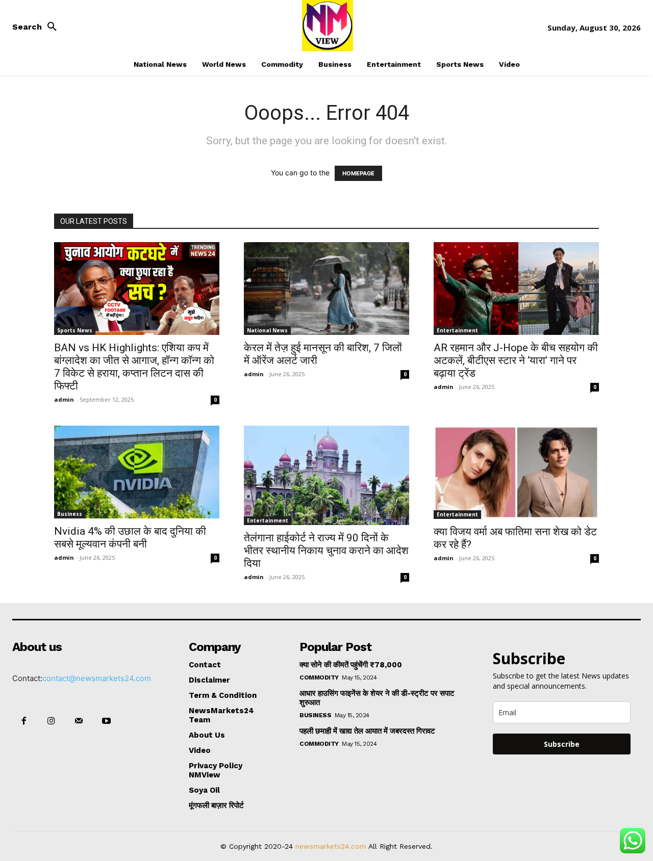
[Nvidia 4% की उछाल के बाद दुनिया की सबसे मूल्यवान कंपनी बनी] (136, 472)
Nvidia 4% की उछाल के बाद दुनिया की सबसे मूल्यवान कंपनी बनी (130, 537)
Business (69, 513)
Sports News (74, 330)
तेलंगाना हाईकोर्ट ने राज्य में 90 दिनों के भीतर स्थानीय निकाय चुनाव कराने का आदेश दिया (326, 550)
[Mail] (78, 721)
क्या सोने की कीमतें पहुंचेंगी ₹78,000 (350, 664)
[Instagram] (51, 721)
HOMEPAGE (358, 173)
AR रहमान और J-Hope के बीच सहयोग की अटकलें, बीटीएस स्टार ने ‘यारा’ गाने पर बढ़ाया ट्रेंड (516, 360)
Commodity (319, 677)
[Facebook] (23, 721)
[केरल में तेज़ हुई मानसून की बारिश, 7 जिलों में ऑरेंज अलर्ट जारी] (326, 288)
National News (267, 330)
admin (64, 399)
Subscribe (562, 744)
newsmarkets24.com (330, 846)
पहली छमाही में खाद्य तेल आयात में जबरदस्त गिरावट (367, 731)
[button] (37, 27)
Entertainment (457, 330)
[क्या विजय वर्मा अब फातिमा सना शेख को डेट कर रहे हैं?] (516, 472)
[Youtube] (106, 721)
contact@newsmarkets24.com (96, 678)
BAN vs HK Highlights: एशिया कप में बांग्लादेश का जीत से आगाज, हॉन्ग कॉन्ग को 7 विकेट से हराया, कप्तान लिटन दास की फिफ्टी (134, 367)
